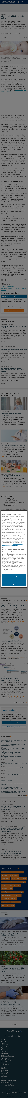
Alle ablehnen (14, 580)
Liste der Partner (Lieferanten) (9, 571)
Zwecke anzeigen (14, 576)
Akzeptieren (14, 584)
